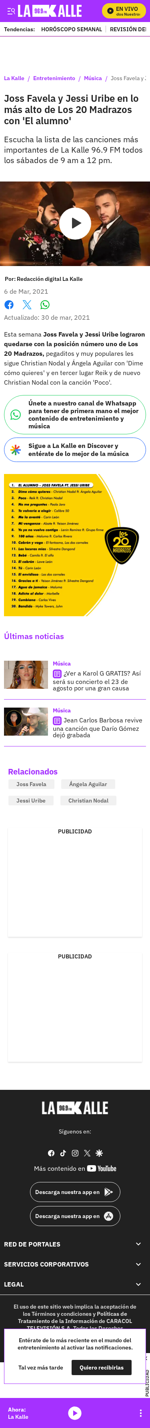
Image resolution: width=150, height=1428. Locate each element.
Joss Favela (31, 784)
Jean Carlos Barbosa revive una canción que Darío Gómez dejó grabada (97, 727)
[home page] (75, 1108)
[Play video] (75, 224)
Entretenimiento (54, 78)
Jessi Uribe (31, 800)
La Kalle (14, 78)
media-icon (74, 1413)
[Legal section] (138, 1284)
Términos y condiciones (62, 1313)
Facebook (9, 309)
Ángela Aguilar (88, 784)
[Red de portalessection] (138, 1243)
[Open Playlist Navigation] (141, 1413)
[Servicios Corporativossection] (138, 1264)
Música (93, 78)
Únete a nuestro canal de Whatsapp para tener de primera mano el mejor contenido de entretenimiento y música (83, 414)
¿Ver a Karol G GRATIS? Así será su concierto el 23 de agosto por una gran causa (97, 680)
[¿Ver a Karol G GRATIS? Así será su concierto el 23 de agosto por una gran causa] (26, 675)
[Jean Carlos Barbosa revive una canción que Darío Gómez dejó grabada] (26, 722)
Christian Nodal (88, 800)
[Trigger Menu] (11, 10)
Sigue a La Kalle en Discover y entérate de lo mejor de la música (78, 449)
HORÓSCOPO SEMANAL (71, 29)
